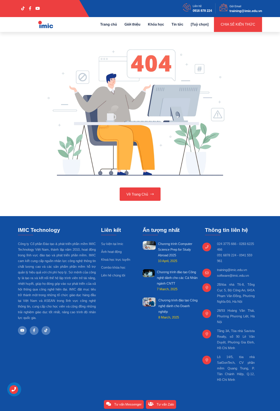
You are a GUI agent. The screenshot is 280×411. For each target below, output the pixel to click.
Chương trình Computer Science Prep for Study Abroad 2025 (175, 249)
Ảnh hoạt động (111, 252)
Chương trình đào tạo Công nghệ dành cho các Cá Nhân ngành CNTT (177, 277)
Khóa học (156, 24)
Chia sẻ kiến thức (238, 24)
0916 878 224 (202, 10)
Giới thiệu (132, 24)
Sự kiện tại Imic (112, 244)
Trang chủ (108, 24)
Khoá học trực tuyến (115, 259)
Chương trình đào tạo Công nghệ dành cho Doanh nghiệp (178, 305)
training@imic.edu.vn (245, 11)
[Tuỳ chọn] (199, 24)
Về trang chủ (137, 194)
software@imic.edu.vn (233, 275)
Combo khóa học (113, 267)
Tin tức (177, 24)
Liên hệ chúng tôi (113, 275)
